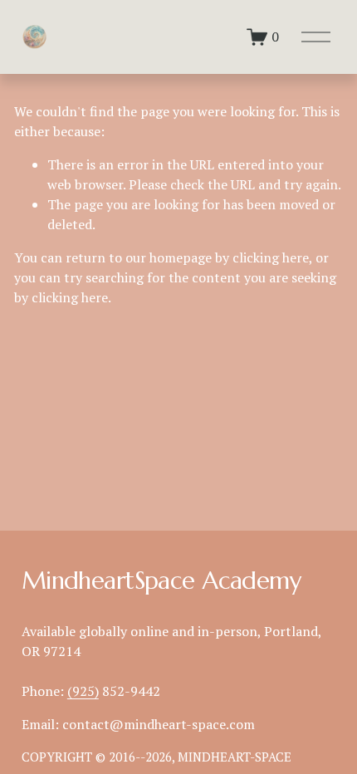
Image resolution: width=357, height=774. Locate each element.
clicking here (270, 257)
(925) (83, 691)
